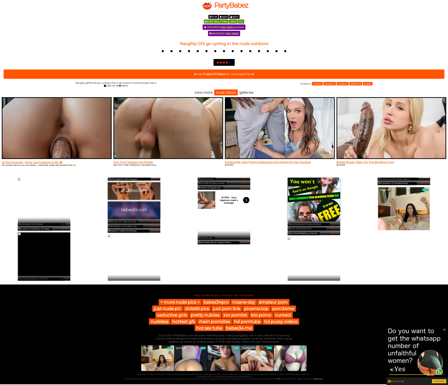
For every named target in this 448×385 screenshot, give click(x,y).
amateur (330, 83)
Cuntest (283, 315)
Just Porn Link (226, 308)
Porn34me (283, 308)
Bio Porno (261, 315)
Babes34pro (216, 302)
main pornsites (214, 321)
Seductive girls (172, 315)
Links (233, 21)
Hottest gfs (183, 321)
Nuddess (160, 321)
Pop (214, 16)
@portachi (318, 379)
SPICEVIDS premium (225, 27)
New (225, 16)
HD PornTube (247, 321)
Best (235, 16)
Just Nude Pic (167, 308)
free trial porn (217, 21)
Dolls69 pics (197, 308)
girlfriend (356, 83)
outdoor (342, 83)
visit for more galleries (224, 74)
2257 (278, 379)
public (367, 83)
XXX (241, 21)
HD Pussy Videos (281, 321)
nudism (317, 83)
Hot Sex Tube (209, 328)
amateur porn (273, 302)
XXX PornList (235, 315)
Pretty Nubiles (205, 315)
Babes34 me (239, 328)
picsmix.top (256, 308)
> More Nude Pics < (180, 302)
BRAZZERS (225, 33)
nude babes (226, 92)
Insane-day (243, 302)
